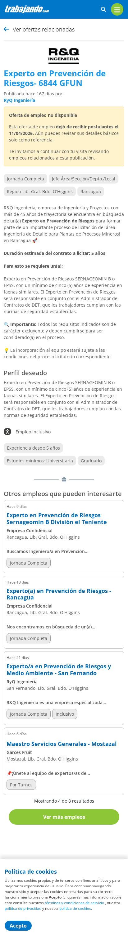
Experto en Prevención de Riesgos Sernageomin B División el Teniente (57, 518)
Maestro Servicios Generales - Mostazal (62, 744)
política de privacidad (23, 908)
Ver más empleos (64, 817)
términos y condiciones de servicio (74, 902)
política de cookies (75, 908)
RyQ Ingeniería (19, 100)
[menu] (117, 9)
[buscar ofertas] (103, 9)
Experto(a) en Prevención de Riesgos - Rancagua (59, 594)
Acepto (18, 925)
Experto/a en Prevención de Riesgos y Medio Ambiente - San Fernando (59, 669)
